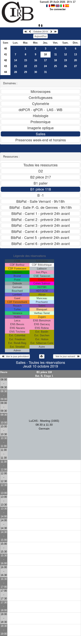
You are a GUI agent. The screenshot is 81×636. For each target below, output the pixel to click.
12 (65, 54)
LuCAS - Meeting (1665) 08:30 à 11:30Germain (44, 424)
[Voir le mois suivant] (51, 31)
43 (5, 66)
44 (5, 72)
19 (65, 60)
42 (5, 60)
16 (35, 60)
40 (5, 48)
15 (25, 60)
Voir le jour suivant (65, 356)
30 (35, 72)
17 (45, 60)
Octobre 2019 (40, 31)
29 (25, 72)
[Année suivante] (55, 31)
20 (75, 60)
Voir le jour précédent (16, 356)
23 (35, 66)
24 (45, 66)
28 (15, 72)
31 (45, 72)
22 (25, 66)
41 (5, 54)
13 (75, 54)
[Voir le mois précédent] (30, 31)
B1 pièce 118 (44, 372)
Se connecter (58, 9)
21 (15, 66)
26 (65, 66)
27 (75, 66)
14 (15, 60)
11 (55, 54)
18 (55, 60)
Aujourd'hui (40, 36)
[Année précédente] (25, 31)
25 (55, 66)
